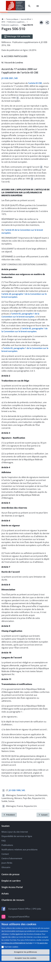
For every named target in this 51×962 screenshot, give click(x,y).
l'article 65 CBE (35, 83)
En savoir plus (42, 943)
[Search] (30, 6)
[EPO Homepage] (15, 6)
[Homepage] (2, 19)
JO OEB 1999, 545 (17, 790)
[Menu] (38, 6)
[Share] (47, 22)
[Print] (41, 22)
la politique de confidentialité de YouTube (16, 943)
